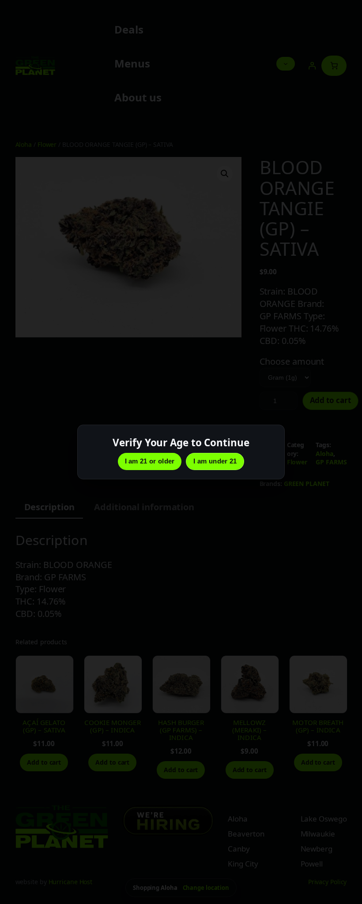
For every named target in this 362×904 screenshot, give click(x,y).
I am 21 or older (150, 461)
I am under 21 (215, 461)
